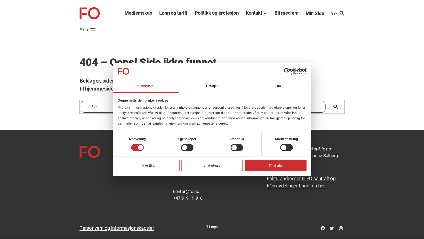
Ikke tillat (148, 165)
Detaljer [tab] (212, 86)
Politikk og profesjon (216, 13)
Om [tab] (278, 86)
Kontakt (254, 13)
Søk (334, 13)
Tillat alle (275, 165)
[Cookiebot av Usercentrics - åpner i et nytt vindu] (287, 71)
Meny (84, 29)
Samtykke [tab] (145, 86)
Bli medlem (286, 13)
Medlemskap (138, 13)
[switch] (187, 147)
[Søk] (335, 107)
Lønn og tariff (173, 13)
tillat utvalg (212, 165)
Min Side (315, 13)
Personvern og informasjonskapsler (117, 228)
